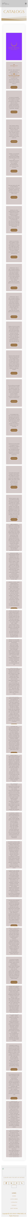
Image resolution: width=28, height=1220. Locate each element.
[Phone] (21, 1183)
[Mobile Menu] (26, 4)
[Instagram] (16, 1183)
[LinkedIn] (11, 1183)
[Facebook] (6, 1183)
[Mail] (14, 1186)
